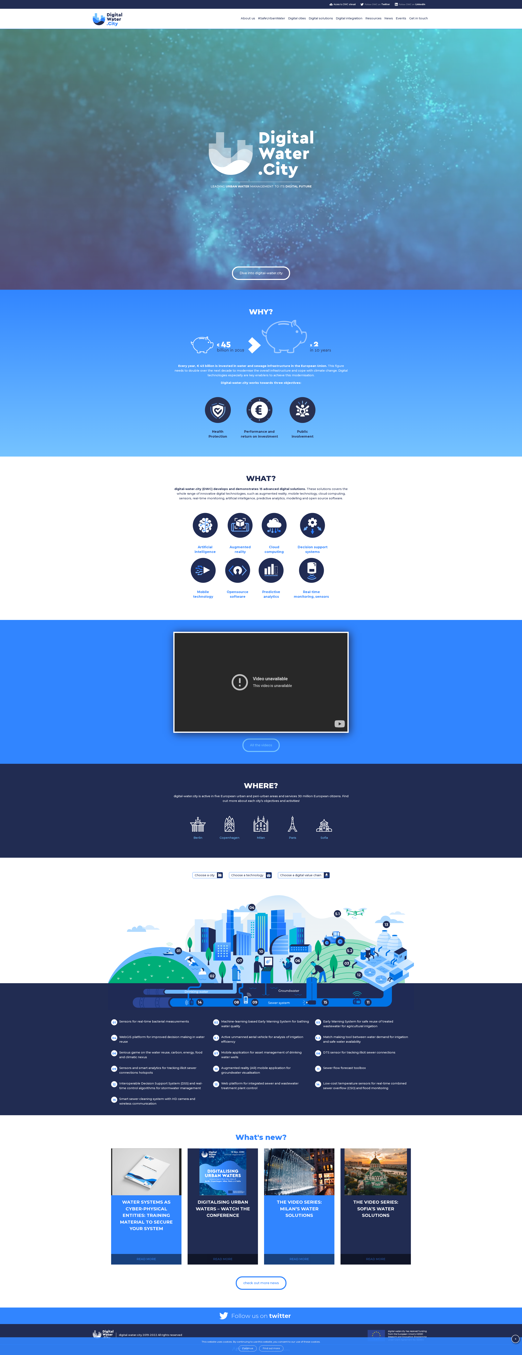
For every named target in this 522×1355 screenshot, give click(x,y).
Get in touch (418, 18)
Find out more (271, 1348)
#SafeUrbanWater (271, 18)
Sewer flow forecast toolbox (341, 1068)
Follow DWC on (377, 4)
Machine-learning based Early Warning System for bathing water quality (261, 1024)
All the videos (261, 745)
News (388, 18)
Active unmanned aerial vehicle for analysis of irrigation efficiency (258, 1039)
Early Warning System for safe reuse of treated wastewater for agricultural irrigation (354, 1024)
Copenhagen (229, 838)
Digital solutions (321, 18)
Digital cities (297, 18)
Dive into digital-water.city (261, 273)
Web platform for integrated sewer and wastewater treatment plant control (257, 1086)
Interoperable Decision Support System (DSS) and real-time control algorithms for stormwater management (157, 1086)
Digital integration (349, 18)
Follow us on (261, 1315)
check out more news (261, 1283)
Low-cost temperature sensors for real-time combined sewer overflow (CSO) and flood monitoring (361, 1086)
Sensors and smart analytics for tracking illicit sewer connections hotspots (154, 1070)
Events (401, 18)
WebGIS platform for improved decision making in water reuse (158, 1039)
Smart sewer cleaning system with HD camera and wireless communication (154, 1101)
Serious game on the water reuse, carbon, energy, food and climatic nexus (157, 1055)
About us (248, 18)
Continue (247, 1348)
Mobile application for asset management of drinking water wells (258, 1055)
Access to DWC (345, 4)
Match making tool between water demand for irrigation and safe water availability (362, 1039)
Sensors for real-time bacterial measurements (151, 1022)
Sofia (324, 838)
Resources (373, 18)
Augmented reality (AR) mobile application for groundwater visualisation (253, 1070)
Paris (292, 838)
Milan (261, 838)
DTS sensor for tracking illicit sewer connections (355, 1053)
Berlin (198, 838)
